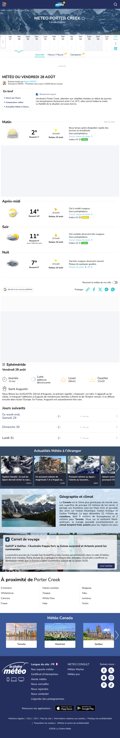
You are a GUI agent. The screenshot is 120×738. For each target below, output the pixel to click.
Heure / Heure (56, 54)
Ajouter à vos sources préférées (20, 289)
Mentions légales (16, 718)
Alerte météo (39, 679)
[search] (115, 4)
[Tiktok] (111, 685)
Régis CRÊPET (30, 81)
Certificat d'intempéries (44, 674)
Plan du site (45, 718)
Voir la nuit (109, 121)
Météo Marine (76, 669)
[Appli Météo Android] (85, 708)
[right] (117, 467)
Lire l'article (106, 566)
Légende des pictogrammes (47, 699)
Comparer (76, 54)
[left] (3, 42)
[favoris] (83, 18)
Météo (3, 10)
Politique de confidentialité (100, 718)
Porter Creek (24, 10)
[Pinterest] (104, 685)
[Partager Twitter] (100, 289)
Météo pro (74, 674)
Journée (39, 54)
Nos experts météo (42, 669)
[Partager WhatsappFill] (113, 289)
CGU (29, 718)
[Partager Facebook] (94, 289)
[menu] (4, 4)
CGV (36, 718)
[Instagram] (111, 678)
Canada (9, 10)
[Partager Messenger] (106, 289)
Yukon (16, 10)
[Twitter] (111, 670)
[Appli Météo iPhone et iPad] (64, 708)
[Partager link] (88, 289)
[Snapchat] (104, 678)
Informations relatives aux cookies (69, 718)
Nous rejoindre (39, 689)
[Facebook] (104, 670)
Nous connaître (40, 684)
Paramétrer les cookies (44, 723)
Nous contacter (40, 694)
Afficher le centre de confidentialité (73, 723)
